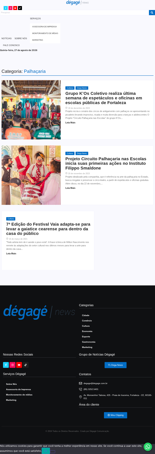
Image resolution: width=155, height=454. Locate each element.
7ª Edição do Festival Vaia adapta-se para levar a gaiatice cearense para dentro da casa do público (48, 229)
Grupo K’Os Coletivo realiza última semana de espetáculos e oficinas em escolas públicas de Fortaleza (103, 98)
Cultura (70, 88)
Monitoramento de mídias (19, 394)
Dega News (82, 88)
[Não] (52, 451)
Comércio (87, 320)
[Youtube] (15, 8)
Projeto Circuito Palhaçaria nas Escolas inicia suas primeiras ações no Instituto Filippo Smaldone (105, 164)
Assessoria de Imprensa (18, 389)
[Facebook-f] (6, 8)
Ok (45, 450)
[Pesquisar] (152, 12)
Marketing (87, 347)
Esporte (86, 336)
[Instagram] (10, 8)
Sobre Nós (11, 384)
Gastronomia (88, 342)
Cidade (85, 315)
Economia (87, 331)
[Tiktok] (20, 8)
